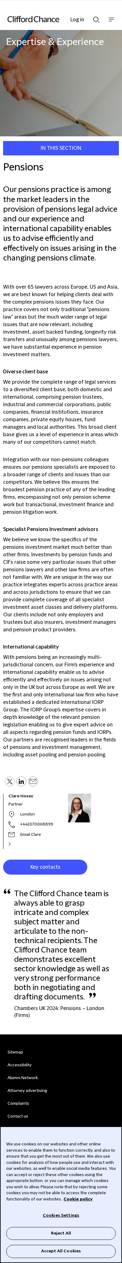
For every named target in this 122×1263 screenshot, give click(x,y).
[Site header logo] (51, 19)
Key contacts (45, 867)
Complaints (18, 1103)
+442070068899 (36, 824)
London (27, 814)
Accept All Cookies (61, 1251)
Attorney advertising (27, 1090)
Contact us (18, 1116)
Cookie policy (78, 1199)
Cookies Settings (61, 1215)
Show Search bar (96, 18)
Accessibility (20, 1065)
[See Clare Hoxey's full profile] (16, 844)
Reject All (61, 1233)
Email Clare (30, 834)
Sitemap (15, 1052)
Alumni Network (23, 1077)
